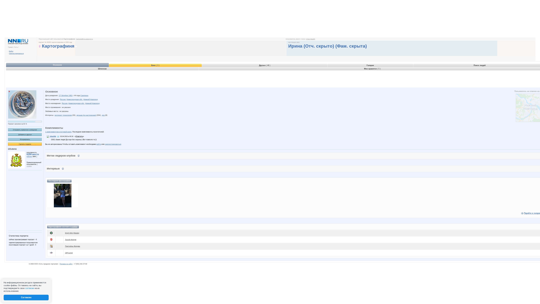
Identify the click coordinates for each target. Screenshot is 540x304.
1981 (70, 96)
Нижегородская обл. (75, 99)
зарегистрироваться (113, 144)
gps (103, 115)
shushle (53, 136)
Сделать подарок (25, 144)
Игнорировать (25, 139)
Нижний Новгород (90, 99)
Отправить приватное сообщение (25, 130)
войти (98, 144)
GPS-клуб (69, 253)
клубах (74, 227)
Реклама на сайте (66, 264)
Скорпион (84, 96)
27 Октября (63, 96)
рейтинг (29, 156)
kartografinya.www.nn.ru (84, 39)
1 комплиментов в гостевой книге (58, 132)
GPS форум (12, 149)
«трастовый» (310, 39)
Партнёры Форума (72, 246)
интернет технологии (63, 115)
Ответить (79, 136)
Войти (11, 51)
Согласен (26, 297)
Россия (63, 99)
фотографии (64, 181)
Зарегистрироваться (16, 53)
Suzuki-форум (70, 240)
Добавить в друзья (25, 134)
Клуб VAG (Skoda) (72, 233)
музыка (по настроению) (86, 115)
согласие (29, 288)
